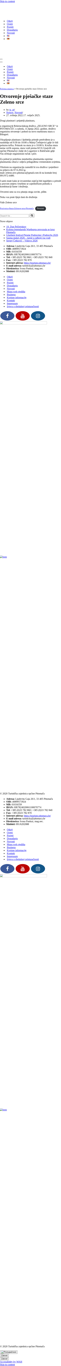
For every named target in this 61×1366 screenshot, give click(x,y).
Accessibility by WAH (11, 1339)
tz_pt (11, 87)
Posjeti (10, 15)
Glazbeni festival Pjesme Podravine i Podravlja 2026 (32, 212)
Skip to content (7, 1)
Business (11, 271)
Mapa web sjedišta (16, 268)
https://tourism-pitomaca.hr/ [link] (37, 240)
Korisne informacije (16, 274)
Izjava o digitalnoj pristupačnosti (23, 283)
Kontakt (11, 277)
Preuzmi (40, 186)
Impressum (12, 280)
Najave (9, 89)
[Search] (32, 193)
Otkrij (10, 9)
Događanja (12, 18)
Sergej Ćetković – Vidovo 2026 (22, 218)
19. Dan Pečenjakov (16, 204)
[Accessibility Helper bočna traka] (9, 1329)
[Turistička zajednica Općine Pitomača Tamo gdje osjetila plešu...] (3, 4)
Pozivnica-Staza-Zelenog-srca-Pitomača (17, 186)
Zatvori (4, 1332)
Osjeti (10, 12)
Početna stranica (7, 66)
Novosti (11, 21)
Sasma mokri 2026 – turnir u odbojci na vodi (28, 215)
